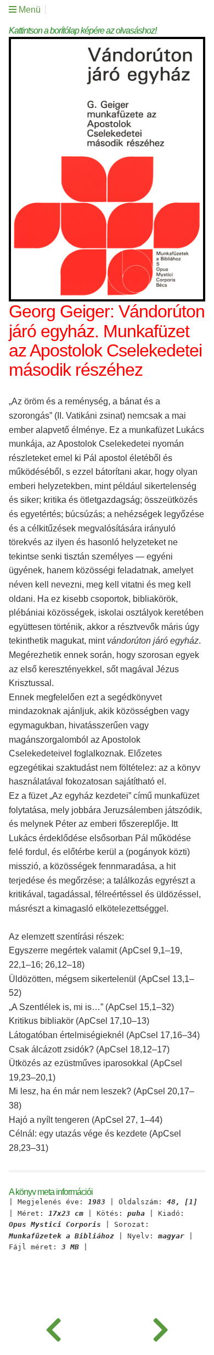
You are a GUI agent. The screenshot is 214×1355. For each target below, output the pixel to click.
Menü (28, 9)
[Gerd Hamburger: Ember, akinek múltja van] (160, 1327)
